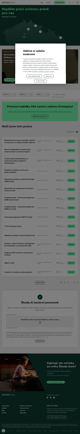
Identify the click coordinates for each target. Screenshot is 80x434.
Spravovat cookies (40, 80)
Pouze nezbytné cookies (34, 76)
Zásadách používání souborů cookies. (43, 71)
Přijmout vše (49, 76)
